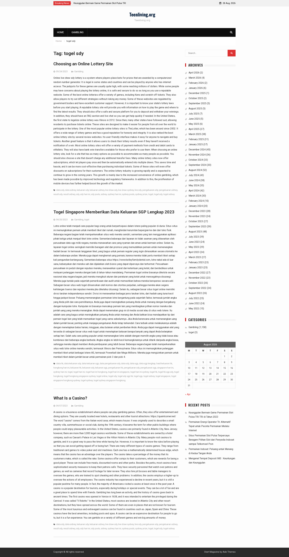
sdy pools (95, 194)
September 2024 (197, 164)
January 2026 (196, 88)
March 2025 (195, 134)
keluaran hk (75, 368)
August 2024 (195, 170)
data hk (59, 363)
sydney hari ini (114, 194)
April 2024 (194, 190)
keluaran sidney (97, 190)
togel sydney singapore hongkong (110, 380)
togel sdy (158, 194)
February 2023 (196, 262)
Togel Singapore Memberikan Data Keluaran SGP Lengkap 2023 (113, 211)
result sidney (69, 194)
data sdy (60, 190)
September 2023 (197, 226)
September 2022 (197, 288)
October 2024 (196, 159)
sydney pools (128, 194)
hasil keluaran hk (164, 363)
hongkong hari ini (61, 368)
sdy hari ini (85, 194)
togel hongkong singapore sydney (80, 376)
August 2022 (195, 293)
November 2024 (197, 154)
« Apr (188, 394)
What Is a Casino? (70, 398)
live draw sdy (111, 190)
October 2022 (196, 282)
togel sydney (87, 380)
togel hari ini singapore (118, 372)
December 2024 (197, 149)
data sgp (134, 363)
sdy (77, 194)
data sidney (70, 190)
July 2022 (194, 298)
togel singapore (163, 376)
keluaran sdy (83, 190)
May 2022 (194, 308)
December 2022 (197, 272)
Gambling (77, 32)
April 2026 (194, 72)
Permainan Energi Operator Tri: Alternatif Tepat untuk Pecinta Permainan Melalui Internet (210, 426)
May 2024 (194, 185)
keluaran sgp (101, 368)
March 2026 (195, 77)
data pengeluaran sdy (110, 363)
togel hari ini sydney (139, 372)
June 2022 (194, 303)
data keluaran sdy (72, 363)
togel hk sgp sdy (165, 372)
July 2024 (194, 175)
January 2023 (196, 267)
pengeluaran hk (115, 368)
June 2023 (194, 241)
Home (60, 32)
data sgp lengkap (147, 363)
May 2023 (194, 247)
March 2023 (195, 257)
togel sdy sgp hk (125, 376)
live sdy (138, 190)
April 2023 (194, 252)
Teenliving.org (142, 14)
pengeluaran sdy (150, 190)
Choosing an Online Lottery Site (83, 63)
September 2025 (197, 103)
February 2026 (196, 82)
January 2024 (196, 206)
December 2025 (197, 93)
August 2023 (195, 231)
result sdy (57, 194)
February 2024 (196, 200)
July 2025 (194, 113)
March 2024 (195, 195)
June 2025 (194, 118)
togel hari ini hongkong (96, 372)
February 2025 (196, 139)
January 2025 (196, 144)
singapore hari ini (165, 368)
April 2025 (194, 129)
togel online (101, 376)
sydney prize (141, 194)
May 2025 (194, 123)
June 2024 (194, 180)
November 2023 (197, 216)
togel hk (153, 372)
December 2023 (197, 211)
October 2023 (196, 221)
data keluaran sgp (90, 363)
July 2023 (194, 236)
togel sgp (138, 376)
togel (150, 194)
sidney (104, 194)
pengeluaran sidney (168, 190)
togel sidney (169, 194)
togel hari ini (79, 372)
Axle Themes (229, 552)
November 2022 (197, 277)
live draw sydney (126, 190)
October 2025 (196, 98)
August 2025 (195, 108)
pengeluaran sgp (148, 368)
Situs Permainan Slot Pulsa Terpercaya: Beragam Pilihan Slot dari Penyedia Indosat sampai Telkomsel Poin (211, 439)
